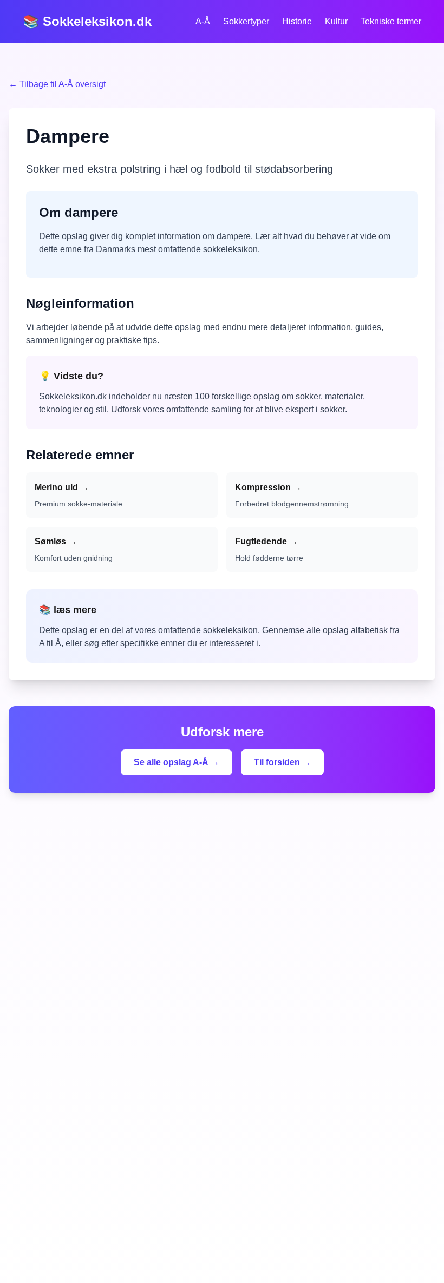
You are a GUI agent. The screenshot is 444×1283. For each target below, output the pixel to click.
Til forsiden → (282, 762)
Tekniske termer (391, 21)
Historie (297, 21)
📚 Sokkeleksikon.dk (87, 21)
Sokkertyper (246, 21)
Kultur (336, 21)
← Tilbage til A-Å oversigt (57, 84)
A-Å (202, 21)
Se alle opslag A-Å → (176, 762)
